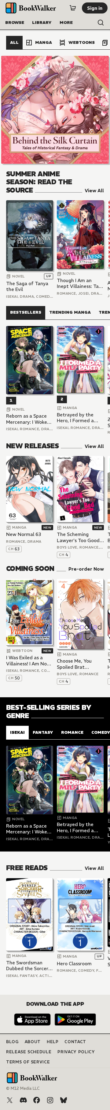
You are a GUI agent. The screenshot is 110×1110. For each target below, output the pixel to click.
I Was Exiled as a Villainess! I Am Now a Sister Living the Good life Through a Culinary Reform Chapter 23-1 (28, 661)
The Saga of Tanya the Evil (27, 287)
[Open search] (101, 22)
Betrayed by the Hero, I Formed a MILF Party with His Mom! (79, 418)
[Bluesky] (63, 1100)
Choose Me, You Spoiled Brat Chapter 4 (74, 664)
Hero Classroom (74, 963)
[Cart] (72, 8)
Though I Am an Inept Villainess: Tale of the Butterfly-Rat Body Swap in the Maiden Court (80, 283)
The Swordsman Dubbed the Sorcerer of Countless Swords (29, 966)
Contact (75, 1042)
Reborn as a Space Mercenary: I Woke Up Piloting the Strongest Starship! (28, 419)
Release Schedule (28, 1052)
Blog (12, 1042)
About (33, 1042)
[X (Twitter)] (9, 1100)
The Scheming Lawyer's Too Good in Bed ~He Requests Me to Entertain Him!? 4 (80, 537)
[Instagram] (50, 1100)
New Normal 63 (23, 534)
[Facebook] (36, 1100)
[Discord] (23, 1100)
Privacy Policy (76, 1052)
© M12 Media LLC (23, 1088)
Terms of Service (28, 1062)
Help (53, 1042)
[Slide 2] (55, 110)
